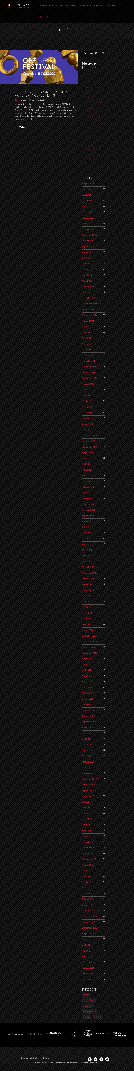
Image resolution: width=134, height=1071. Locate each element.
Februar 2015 (88, 968)
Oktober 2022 (88, 441)
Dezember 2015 (89, 911)
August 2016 (88, 865)
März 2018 (87, 756)
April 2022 (87, 476)
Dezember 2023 (89, 361)
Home (43, 6)
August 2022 (88, 453)
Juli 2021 (86, 527)
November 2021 (89, 504)
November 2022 (89, 435)
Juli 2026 (86, 189)
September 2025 (89, 247)
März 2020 (87, 619)
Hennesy (21, 100)
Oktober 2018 (88, 716)
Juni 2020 (86, 601)
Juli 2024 (86, 327)
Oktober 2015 (88, 922)
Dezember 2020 (89, 567)
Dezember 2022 (89, 430)
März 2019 (87, 687)
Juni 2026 (86, 195)
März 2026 (87, 212)
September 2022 (89, 447)
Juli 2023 (86, 390)
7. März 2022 (38, 100)
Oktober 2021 (88, 510)
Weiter (22, 127)
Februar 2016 (88, 899)
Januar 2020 (87, 630)
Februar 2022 (88, 487)
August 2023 (88, 384)
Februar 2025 (88, 287)
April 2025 (87, 275)
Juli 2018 (86, 733)
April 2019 (87, 682)
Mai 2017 (86, 813)
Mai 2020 (86, 607)
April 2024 (87, 344)
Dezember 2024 (89, 298)
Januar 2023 (87, 424)
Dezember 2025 (89, 229)
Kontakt (44, 17)
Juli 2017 (86, 802)
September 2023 (89, 378)
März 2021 (87, 550)
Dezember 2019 (89, 636)
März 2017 (87, 825)
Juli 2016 (86, 871)
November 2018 (89, 710)
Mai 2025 (86, 269)
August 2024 (88, 321)
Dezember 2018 (89, 705)
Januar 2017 (87, 836)
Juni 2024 (86, 332)
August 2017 (88, 796)
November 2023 (89, 367)
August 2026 (88, 184)
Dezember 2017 (89, 773)
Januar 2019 (87, 699)
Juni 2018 (86, 739)
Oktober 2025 (88, 241)
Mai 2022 (86, 470)
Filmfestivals (88, 1000)
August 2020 (88, 590)
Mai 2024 (86, 338)
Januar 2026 (87, 224)
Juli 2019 (86, 665)
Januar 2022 (87, 493)
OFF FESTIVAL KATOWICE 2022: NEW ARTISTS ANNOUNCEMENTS (41, 93)
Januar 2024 (87, 355)
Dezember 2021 (89, 498)
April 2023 (87, 407)
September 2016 (89, 859)
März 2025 (87, 281)
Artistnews (84, 6)
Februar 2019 (88, 693)
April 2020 (87, 613)
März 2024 (87, 350)
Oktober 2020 (88, 579)
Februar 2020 (88, 624)
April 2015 (87, 957)
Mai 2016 (86, 882)
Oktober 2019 (88, 647)
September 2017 (89, 790)
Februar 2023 (88, 418)
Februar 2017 (88, 831)
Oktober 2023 (88, 373)
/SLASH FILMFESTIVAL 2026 (94, 165)
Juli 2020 (86, 596)
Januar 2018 (87, 768)
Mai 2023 (86, 401)
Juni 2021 (86, 533)
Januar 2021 (87, 561)
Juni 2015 (86, 945)
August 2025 (88, 252)
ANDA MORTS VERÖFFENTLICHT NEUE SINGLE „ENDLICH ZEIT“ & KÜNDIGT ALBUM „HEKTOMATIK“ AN (93, 133)
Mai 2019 (86, 676)
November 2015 (89, 916)
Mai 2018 (86, 745)
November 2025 (89, 235)
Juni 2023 (86, 395)
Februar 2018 (88, 762)
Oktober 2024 (88, 309)
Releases (97, 1017)
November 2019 (89, 642)
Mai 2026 (86, 201)
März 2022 (87, 481)
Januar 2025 (87, 292)
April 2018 (87, 750)
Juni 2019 (86, 670)
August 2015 (88, 934)
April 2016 (87, 888)
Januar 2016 (87, 905)
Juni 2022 (86, 464)
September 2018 (89, 722)
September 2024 (89, 315)
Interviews (87, 1006)
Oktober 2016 (88, 853)
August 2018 (88, 727)
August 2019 (88, 659)
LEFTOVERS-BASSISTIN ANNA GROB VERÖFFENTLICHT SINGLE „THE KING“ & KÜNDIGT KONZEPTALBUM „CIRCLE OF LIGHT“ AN (93, 84)
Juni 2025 (86, 264)
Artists (86, 995)
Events (53, 6)
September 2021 (89, 516)
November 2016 (89, 848)
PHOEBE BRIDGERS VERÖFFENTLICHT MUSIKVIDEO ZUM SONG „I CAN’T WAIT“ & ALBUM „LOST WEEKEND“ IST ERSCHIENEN (94, 111)
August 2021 (88, 521)
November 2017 (89, 779)
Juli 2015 (86, 939)
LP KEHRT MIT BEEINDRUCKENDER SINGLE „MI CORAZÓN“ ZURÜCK (94, 152)
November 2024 (89, 304)
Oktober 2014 (88, 974)
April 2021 (87, 544)
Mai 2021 (86, 539)
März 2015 (87, 962)
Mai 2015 (86, 951)
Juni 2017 (86, 808)
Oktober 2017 (88, 785)
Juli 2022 (86, 458)
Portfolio (113, 6)
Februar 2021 (88, 556)
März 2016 (87, 893)
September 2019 (89, 653)
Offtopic (99, 6)
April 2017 (87, 819)
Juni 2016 (86, 876)
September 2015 (89, 928)
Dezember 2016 (89, 842)
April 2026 (87, 206)
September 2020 (89, 584)
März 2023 (87, 413)
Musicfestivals (89, 1011)
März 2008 (87, 979)
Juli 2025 (86, 258)
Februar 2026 (88, 218)
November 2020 (89, 573)
